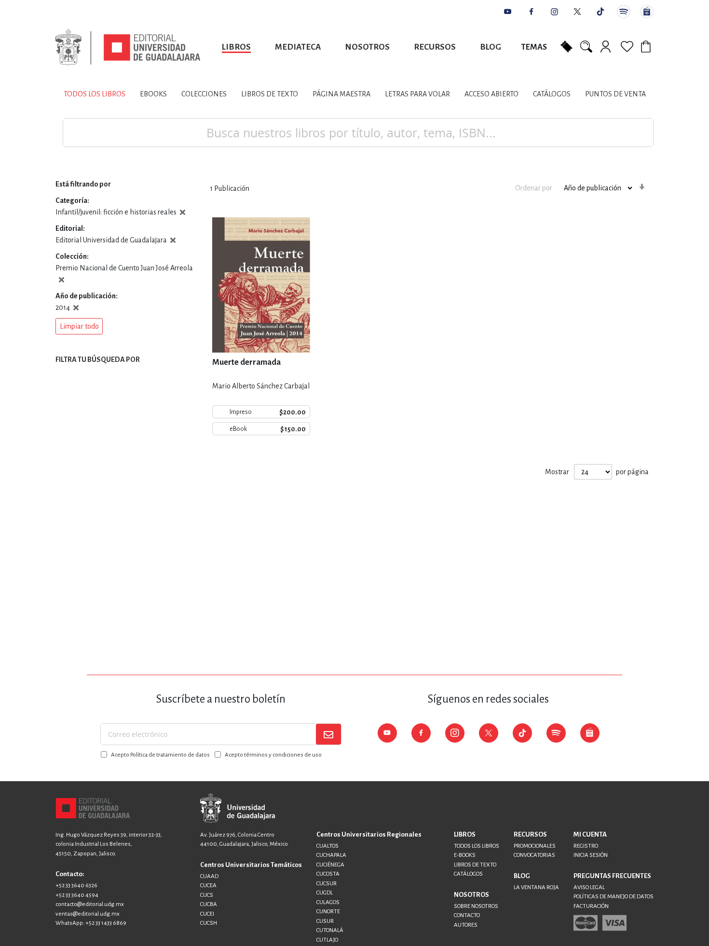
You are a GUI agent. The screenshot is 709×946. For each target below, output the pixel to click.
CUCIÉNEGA (330, 865)
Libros (236, 47)
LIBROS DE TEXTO (475, 865)
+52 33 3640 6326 (76, 885)
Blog (490, 47)
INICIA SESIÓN (590, 855)
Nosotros (367, 47)
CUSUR (325, 921)
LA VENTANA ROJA (536, 887)
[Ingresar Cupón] (566, 46)
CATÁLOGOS (468, 874)
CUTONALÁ (329, 930)
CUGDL (324, 893)
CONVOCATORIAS (534, 855)
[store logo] (127, 47)
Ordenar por (533, 188)
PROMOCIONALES (535, 846)
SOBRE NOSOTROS (476, 906)
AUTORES (465, 925)
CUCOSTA (328, 874)
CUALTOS (327, 846)
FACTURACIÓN (591, 906)
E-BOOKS (465, 855)
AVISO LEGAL (589, 887)
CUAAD (209, 876)
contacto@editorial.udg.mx (89, 904)
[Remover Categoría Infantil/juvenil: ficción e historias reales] (183, 212)
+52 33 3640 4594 (76, 895)
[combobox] (358, 133)
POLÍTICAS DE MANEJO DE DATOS (613, 896)
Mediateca (298, 47)
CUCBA (208, 904)
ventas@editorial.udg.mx (87, 914)
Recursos (435, 47)
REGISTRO (585, 846)
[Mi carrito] (647, 46)
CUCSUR (326, 883)
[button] (79, 326)
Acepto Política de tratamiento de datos (160, 755)
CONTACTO (467, 915)
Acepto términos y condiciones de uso (273, 755)
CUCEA (208, 885)
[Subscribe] (328, 734)
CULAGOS (328, 902)
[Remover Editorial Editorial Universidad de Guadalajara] (173, 240)
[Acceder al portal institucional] (237, 808)
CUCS (206, 895)
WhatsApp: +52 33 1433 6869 (90, 923)
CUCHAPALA (331, 855)
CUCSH (208, 923)
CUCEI (207, 914)
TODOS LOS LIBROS (476, 846)
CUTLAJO (327, 940)
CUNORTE (328, 911)
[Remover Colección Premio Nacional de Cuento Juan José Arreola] (61, 279)
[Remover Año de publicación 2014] (76, 307)
